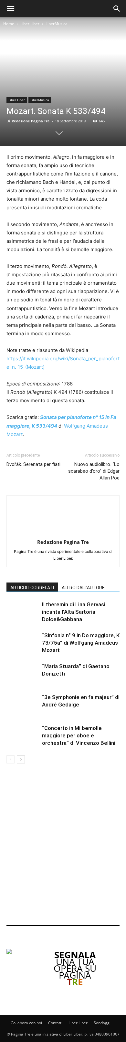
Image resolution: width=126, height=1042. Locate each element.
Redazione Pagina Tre (31, 120)
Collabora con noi (26, 1023)
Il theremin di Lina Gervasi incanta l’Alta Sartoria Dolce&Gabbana (73, 611)
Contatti (55, 1023)
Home (8, 23)
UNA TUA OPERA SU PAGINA (75, 968)
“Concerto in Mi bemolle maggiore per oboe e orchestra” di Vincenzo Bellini (78, 735)
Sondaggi (102, 1023)
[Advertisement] (63, 845)
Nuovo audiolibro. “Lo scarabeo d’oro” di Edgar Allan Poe (94, 471)
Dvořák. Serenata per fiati (33, 464)
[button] (10, 8)
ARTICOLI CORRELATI (32, 587)
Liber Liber (29, 23)
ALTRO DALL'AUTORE (83, 587)
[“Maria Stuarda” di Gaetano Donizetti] (22, 674)
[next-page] (21, 759)
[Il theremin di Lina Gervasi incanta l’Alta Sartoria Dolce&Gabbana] (22, 612)
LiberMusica (57, 23)
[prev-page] (10, 759)
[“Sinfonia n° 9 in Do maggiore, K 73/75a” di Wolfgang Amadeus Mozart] (22, 643)
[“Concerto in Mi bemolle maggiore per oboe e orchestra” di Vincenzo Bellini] (22, 736)
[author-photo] (63, 533)
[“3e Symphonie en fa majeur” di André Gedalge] (22, 705)
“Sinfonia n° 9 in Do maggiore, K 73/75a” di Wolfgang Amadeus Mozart (81, 642)
